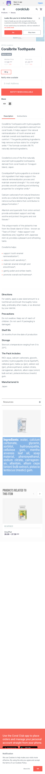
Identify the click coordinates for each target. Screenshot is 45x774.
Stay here (31, 32)
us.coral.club (9, 27)
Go (13, 32)
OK (38, 769)
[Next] (39, 493)
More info (26, 769)
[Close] (3, 3)
